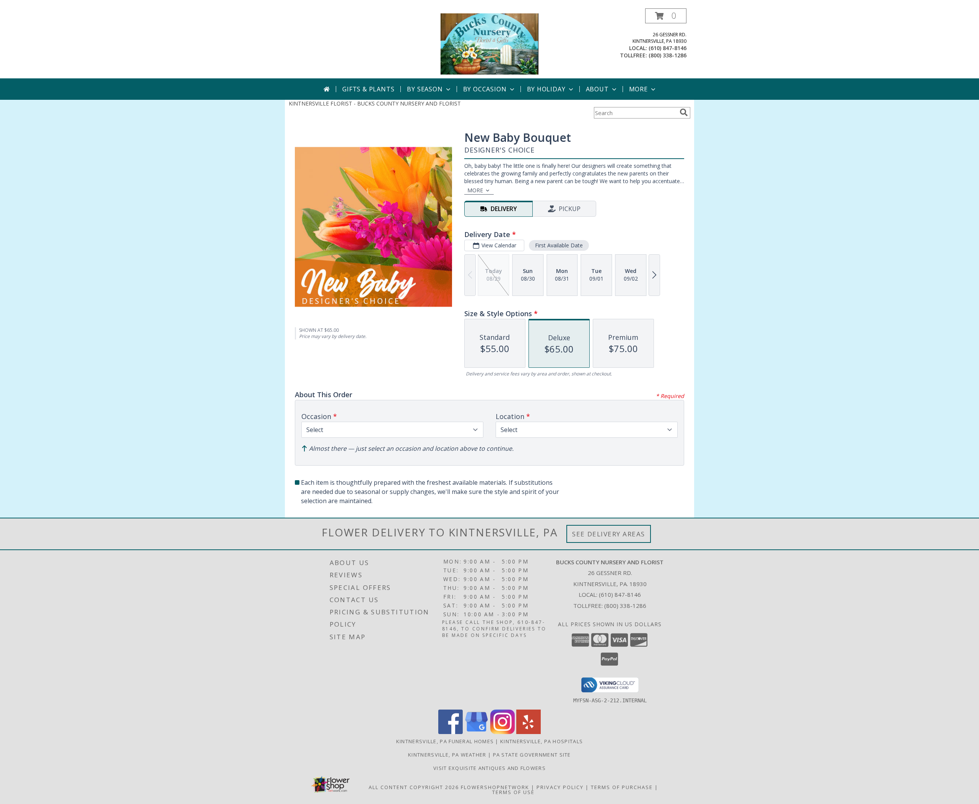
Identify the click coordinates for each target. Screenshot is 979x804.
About (597, 89)
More (638, 89)
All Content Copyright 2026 (414, 787)
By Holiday (546, 89)
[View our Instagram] (502, 732)
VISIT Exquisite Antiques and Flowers (489, 768)
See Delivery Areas (608, 534)
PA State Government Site (532, 754)
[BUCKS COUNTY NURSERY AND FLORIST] (489, 43)
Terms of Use (513, 792)
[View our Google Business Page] (476, 732)
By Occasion (485, 89)
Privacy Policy (560, 787)
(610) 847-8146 (667, 48)
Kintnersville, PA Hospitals (541, 741)
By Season (424, 89)
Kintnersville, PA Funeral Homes (445, 741)
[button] (665, 15)
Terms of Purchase (622, 787)
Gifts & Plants (368, 89)
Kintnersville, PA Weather (447, 754)
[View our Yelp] (528, 732)
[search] (684, 112)
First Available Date (559, 245)
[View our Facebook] (450, 732)
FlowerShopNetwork (495, 787)
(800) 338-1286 (667, 55)
